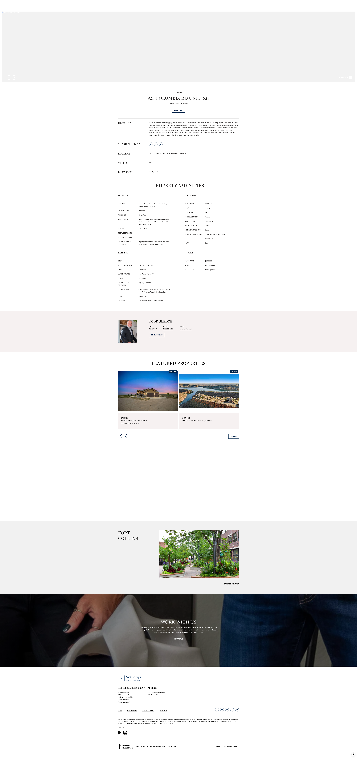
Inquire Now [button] (178, 110)
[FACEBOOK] (217, 709)
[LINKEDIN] (227, 709)
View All (234, 436)
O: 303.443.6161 (123, 692)
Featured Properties (148, 710)
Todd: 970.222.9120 (125, 694)
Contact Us (163, 710)
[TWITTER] (232, 709)
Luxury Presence (169, 746)
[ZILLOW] (237, 709)
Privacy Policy (233, 746)
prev (9, 77)
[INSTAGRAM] (222, 709)
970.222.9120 (168, 329)
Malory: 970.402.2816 (126, 697)
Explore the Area (231, 584)
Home (120, 710)
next (14, 77)
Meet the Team (132, 710)
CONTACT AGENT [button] (157, 335)
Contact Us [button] (178, 639)
